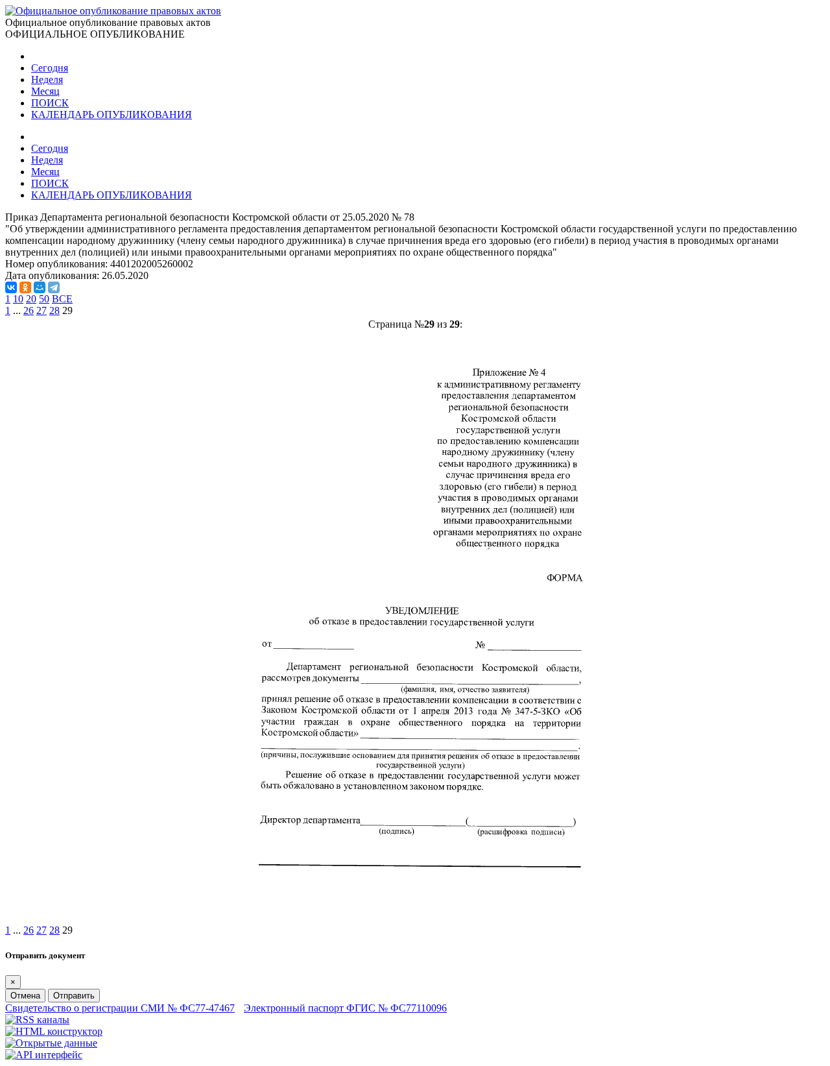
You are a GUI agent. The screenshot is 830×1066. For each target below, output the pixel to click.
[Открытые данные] (51, 1042)
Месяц (45, 91)
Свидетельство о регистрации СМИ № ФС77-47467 (120, 1007)
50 (44, 298)
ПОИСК (50, 102)
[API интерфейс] (43, 1054)
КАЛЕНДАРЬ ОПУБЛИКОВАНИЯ (111, 114)
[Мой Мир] (39, 287)
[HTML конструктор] (53, 1031)
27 (41, 310)
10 (18, 298)
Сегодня (49, 67)
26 (28, 310)
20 (31, 298)
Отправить (74, 995)
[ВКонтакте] (11, 287)
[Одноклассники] (25, 287)
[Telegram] (54, 287)
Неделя (47, 79)
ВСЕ (62, 298)
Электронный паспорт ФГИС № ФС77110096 (345, 1007)
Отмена (25, 995)
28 (54, 310)
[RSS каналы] (37, 1019)
